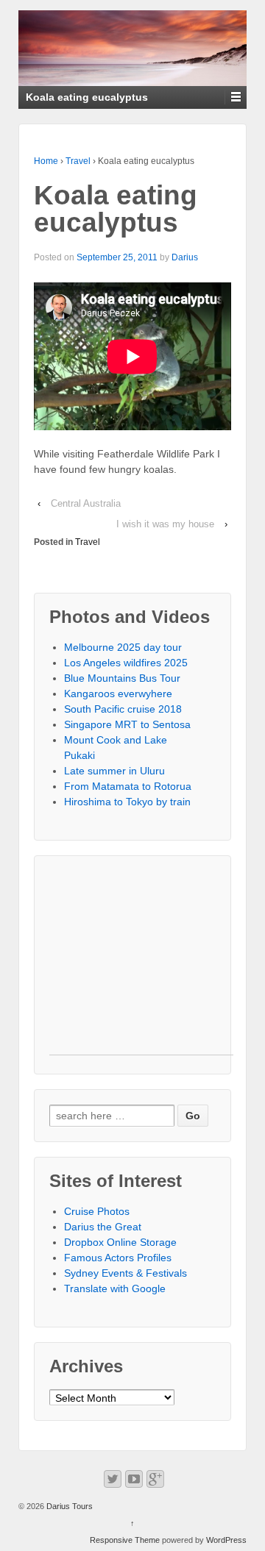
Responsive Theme (125, 1540)
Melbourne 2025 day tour (123, 647)
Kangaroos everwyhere (118, 693)
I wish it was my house (165, 524)
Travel (78, 161)
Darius (185, 257)
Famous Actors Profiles (118, 1257)
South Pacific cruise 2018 (123, 709)
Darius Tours (68, 1506)
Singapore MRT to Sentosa (127, 724)
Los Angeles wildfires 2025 (126, 662)
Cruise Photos (97, 1211)
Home (46, 161)
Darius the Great (102, 1227)
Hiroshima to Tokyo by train (127, 801)
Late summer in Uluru (114, 771)
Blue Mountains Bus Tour (122, 678)
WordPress (226, 1540)
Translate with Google (115, 1288)
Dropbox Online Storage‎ (120, 1242)
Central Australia (86, 503)
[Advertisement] (141, 963)
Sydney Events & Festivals (125, 1273)
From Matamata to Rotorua (127, 786)
